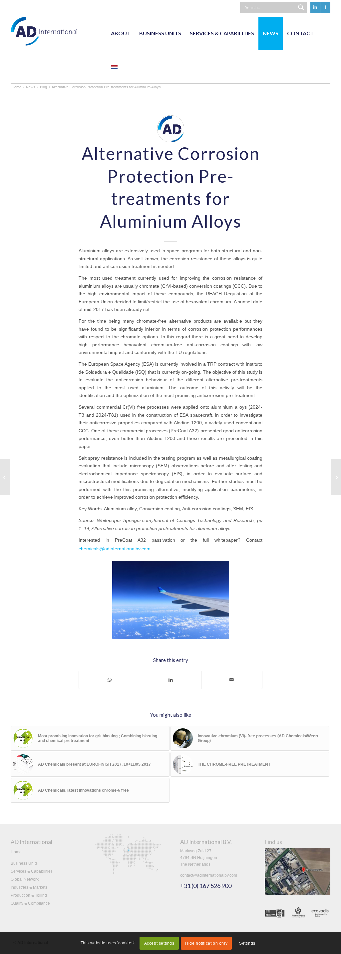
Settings (247, 943)
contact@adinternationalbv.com (208, 875)
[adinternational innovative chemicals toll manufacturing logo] (44, 33)
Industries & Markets (29, 887)
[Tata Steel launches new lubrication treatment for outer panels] (336, 477)
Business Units (24, 863)
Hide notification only (206, 943)
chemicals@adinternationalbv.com (115, 548)
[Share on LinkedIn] (170, 680)
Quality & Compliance (30, 903)
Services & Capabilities (32, 871)
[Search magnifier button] (301, 7)
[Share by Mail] (231, 680)
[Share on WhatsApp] (109, 680)
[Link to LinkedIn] (315, 7)
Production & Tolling (29, 895)
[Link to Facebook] (325, 7)
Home (16, 852)
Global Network (25, 879)
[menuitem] (121, 33)
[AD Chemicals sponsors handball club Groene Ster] (5, 477)
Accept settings (159, 943)
